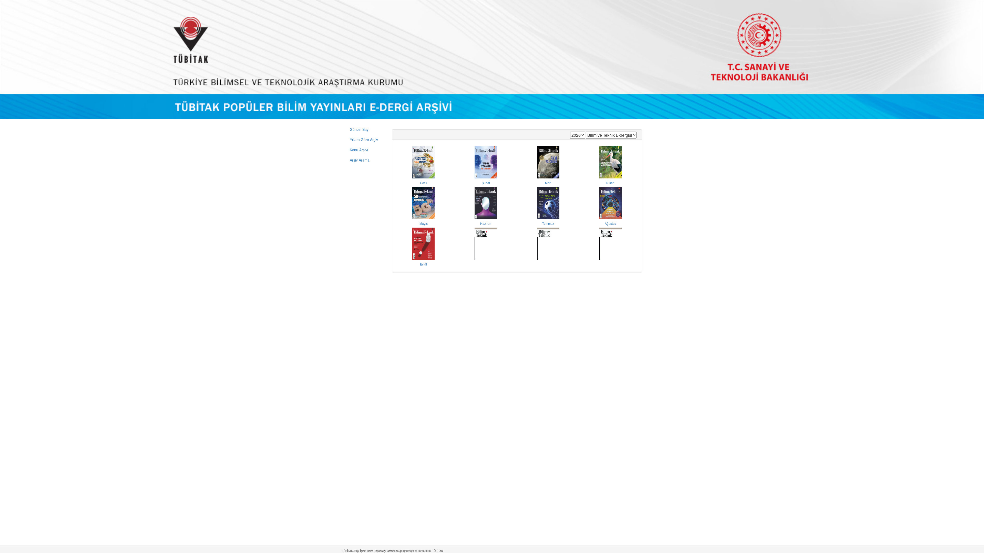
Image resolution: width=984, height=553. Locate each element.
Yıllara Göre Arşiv (364, 139)
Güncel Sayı (359, 129)
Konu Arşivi (359, 149)
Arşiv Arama (360, 160)
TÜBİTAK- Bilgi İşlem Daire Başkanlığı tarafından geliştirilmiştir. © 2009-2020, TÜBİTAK (392, 551)
